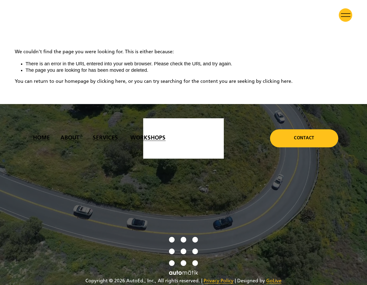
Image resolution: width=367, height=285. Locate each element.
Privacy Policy (218, 281)
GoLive (274, 281)
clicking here (111, 81)
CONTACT (304, 138)
